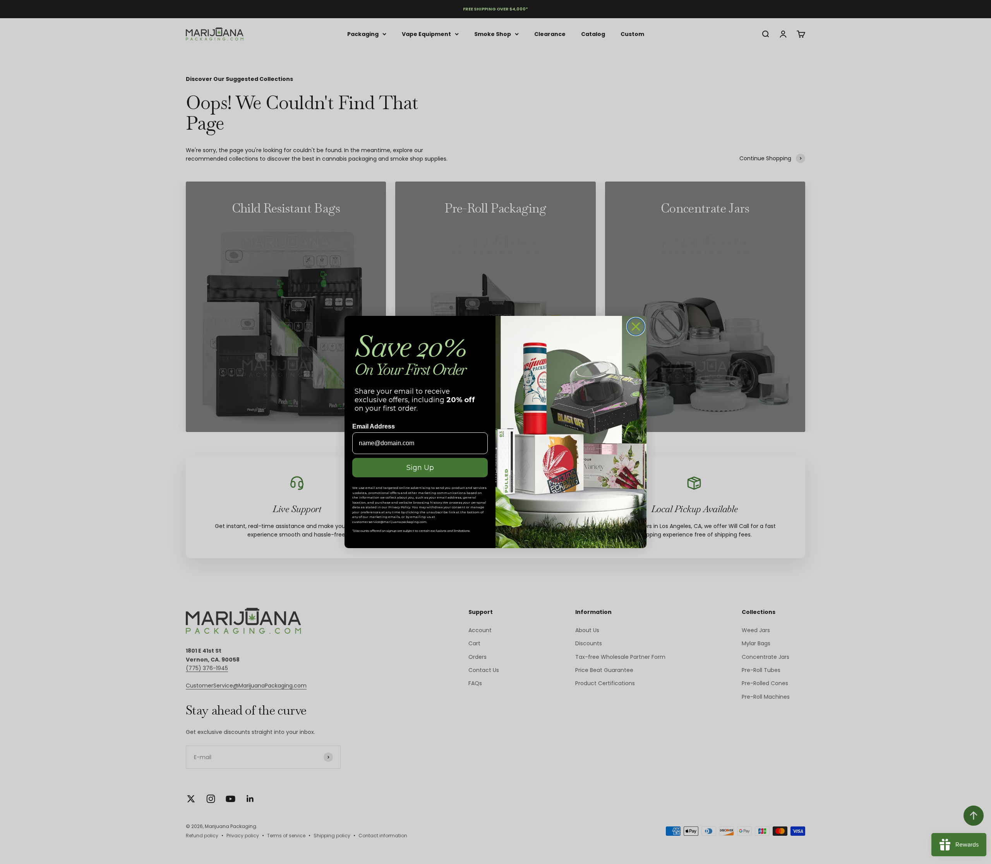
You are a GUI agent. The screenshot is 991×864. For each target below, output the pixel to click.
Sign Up (420, 467)
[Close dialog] (636, 326)
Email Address (373, 426)
